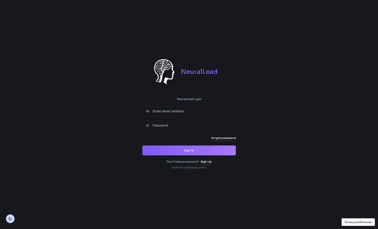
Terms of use (179, 167)
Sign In (189, 150)
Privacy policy (198, 167)
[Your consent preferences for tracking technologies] (358, 222)
